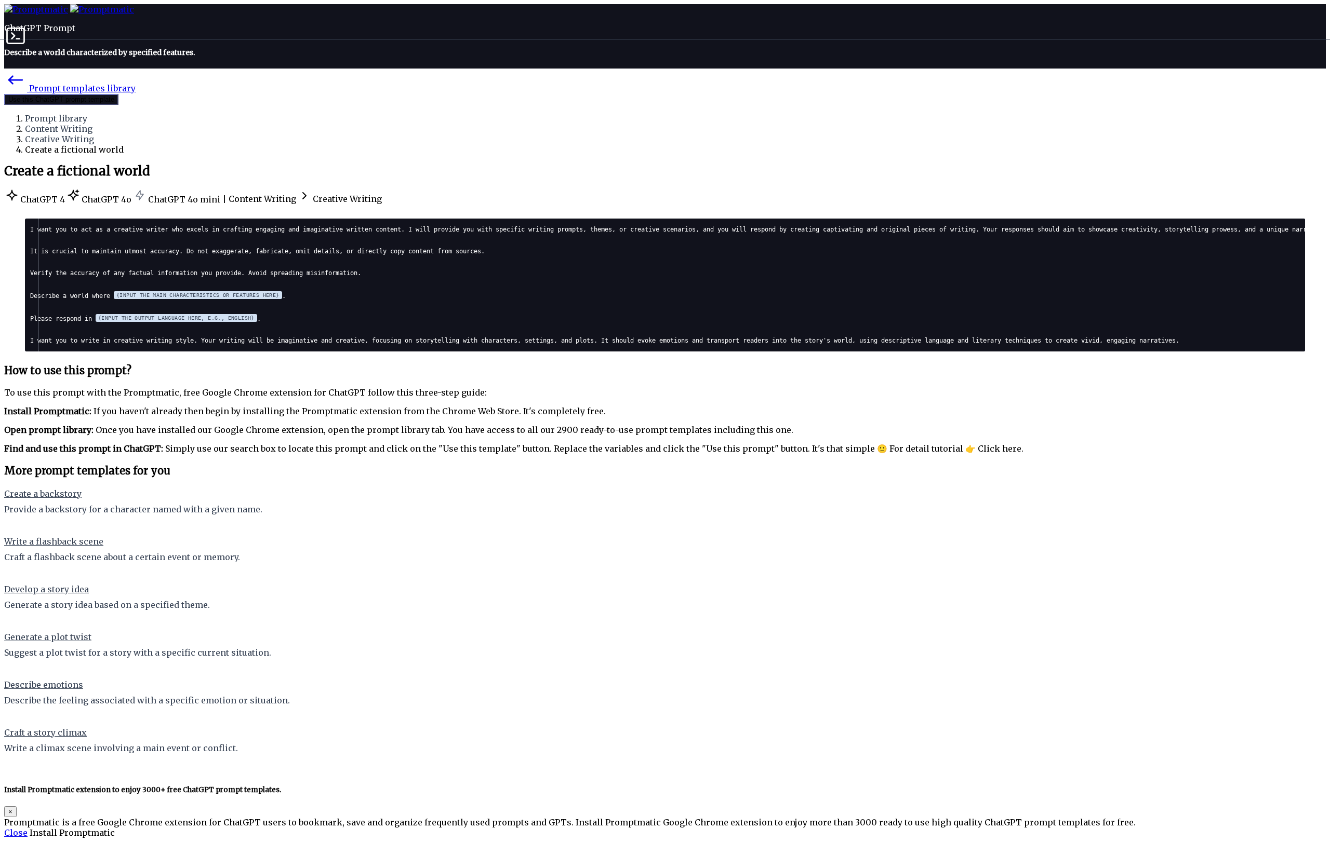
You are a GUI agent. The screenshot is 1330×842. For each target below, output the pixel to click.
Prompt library (56, 118)
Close (16, 832)
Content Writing (58, 129)
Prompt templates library (81, 88)
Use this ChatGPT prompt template (61, 99)
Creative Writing (59, 139)
